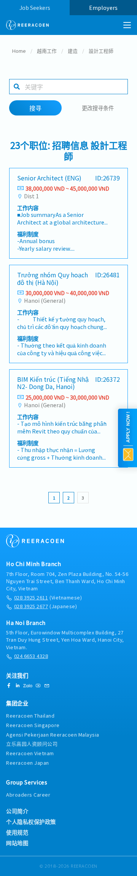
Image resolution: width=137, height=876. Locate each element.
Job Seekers (34, 7)
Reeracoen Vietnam (30, 753)
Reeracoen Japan (27, 762)
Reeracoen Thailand (30, 715)
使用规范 (17, 832)
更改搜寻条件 (98, 108)
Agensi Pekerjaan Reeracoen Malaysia (52, 734)
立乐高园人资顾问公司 (31, 743)
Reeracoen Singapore (33, 725)
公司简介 (17, 811)
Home (19, 50)
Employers (103, 7)
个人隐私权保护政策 (31, 821)
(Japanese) (45, 606)
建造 (73, 50)
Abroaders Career (28, 794)
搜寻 (35, 107)
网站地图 (17, 843)
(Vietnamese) (48, 597)
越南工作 (47, 50)
